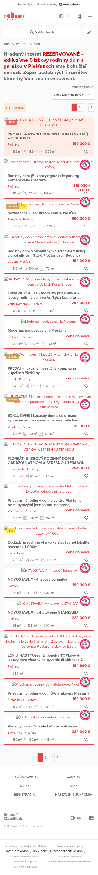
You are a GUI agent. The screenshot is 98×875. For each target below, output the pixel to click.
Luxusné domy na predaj (25, 856)
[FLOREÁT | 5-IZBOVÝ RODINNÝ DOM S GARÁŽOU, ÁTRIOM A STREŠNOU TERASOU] (49, 447)
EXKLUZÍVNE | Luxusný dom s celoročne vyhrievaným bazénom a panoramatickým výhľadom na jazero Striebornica (43, 419)
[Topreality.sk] (14, 16)
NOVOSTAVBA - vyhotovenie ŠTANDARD (43, 612)
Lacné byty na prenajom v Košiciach (25, 846)
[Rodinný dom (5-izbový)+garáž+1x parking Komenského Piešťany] (49, 164)
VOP (73, 786)
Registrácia (24, 794)
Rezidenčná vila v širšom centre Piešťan (42, 213)
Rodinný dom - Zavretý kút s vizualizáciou (43, 726)
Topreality (11, 43)
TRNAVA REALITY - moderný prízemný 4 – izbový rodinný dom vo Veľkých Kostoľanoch (45, 295)
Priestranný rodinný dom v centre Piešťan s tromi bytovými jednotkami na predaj (44, 502)
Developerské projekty (70, 846)
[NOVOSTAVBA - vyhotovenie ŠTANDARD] (49, 603)
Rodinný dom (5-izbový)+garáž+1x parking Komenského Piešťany (43, 178)
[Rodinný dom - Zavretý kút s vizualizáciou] (49, 717)
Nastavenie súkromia (73, 794)
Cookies (73, 776)
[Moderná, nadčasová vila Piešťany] (49, 321)
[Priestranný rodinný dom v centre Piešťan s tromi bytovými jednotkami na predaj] (49, 489)
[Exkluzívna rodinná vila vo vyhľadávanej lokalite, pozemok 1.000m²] (49, 530)
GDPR (24, 786)
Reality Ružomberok (70, 856)
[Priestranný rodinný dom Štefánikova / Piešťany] (49, 684)
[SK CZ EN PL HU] (68, 16)
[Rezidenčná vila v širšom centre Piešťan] (49, 204)
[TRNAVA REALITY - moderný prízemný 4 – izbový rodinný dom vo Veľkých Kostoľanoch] (49, 281)
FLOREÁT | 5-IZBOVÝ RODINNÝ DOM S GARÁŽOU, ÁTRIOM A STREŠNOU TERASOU (46, 460)
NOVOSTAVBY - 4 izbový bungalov (37, 579)
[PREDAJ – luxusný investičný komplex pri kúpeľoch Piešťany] (49, 357)
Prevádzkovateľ (24, 776)
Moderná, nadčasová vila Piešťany (37, 330)
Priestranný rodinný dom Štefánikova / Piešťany (48, 693)
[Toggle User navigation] (80, 16)
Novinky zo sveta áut (25, 866)
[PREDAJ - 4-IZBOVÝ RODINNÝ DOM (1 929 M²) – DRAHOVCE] (49, 122)
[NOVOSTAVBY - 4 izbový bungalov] (49, 570)
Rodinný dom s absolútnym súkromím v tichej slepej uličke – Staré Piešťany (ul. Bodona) (46, 253)
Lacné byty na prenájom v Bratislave (70, 861)
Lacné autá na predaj (25, 861)
